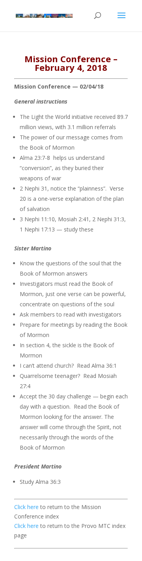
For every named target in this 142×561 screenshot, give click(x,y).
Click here (26, 507)
